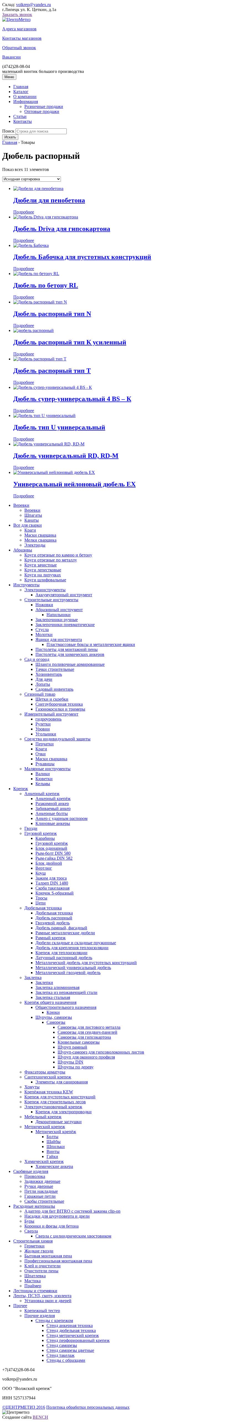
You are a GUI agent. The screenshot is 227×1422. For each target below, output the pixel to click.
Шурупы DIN (70, 1062)
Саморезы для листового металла (89, 1027)
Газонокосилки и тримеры (60, 709)
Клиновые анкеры (52, 823)
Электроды (34, 545)
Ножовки (44, 604)
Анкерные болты (51, 813)
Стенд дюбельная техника (71, 1330)
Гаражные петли (40, 1196)
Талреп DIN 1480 (51, 883)
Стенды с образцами (66, 1360)
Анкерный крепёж (53, 798)
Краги (30, 530)
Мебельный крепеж (42, 1116)
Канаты (31, 520)
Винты (53, 1151)
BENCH (40, 1417)
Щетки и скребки (51, 699)
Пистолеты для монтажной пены (66, 649)
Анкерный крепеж (42, 793)
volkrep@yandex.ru (33, 4)
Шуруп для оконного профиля (86, 1057)
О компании (25, 96)
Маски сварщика (40, 535)
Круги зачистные (40, 565)
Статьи (20, 116)
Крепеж (20, 788)
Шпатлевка (35, 1275)
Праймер (32, 1285)
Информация (25, 101)
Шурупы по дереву (76, 1067)
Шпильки (56, 1146)
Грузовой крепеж (40, 833)
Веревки (21, 505)
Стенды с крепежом (54, 1320)
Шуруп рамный (72, 1047)
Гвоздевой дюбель (52, 922)
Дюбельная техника (43, 908)
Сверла (31, 1231)
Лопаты (42, 684)
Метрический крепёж (55, 1131)
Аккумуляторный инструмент (63, 594)
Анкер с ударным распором (61, 818)
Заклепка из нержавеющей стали (66, 992)
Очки (40, 753)
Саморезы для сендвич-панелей (87, 1032)
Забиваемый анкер (53, 808)
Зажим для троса (51, 878)
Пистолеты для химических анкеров (69, 654)
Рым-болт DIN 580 (53, 853)
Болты (52, 1136)
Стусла (42, 629)
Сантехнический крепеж (47, 1077)
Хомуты (32, 1087)
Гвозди (30, 828)
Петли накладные (41, 1191)
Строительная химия (33, 1241)
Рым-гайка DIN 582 (54, 858)
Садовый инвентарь (54, 689)
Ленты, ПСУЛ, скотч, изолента (42, 1295)
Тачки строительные (54, 669)
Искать (10, 137)
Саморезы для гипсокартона (84, 1037)
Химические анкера (54, 1166)
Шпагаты (33, 515)
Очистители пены (41, 1270)
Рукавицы (45, 763)
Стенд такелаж (60, 1355)
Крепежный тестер (42, 1310)
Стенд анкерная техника (70, 1325)
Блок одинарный (51, 848)
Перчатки (44, 744)
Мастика (32, 1280)
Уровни (42, 729)
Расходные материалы (34, 1206)
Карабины (45, 838)
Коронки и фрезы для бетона (51, 1226)
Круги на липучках (42, 575)
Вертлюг (43, 868)
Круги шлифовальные (45, 579)
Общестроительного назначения (65, 1007)
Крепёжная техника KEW (48, 1091)
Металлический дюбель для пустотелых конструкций (86, 962)
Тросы (41, 898)
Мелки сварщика (40, 540)
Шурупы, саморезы (53, 1017)
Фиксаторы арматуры (44, 1072)
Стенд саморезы (62, 1345)
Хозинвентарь (48, 674)
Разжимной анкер (52, 803)
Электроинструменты (45, 589)
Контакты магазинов (22, 38)
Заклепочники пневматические (65, 624)
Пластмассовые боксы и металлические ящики (91, 644)
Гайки (52, 1156)
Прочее (20, 1305)
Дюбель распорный (53, 918)
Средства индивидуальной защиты (57, 739)
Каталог (21, 91)
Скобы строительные (44, 1201)
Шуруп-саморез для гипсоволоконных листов (101, 1052)
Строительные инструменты (51, 599)
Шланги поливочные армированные (70, 664)
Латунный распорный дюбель (63, 957)
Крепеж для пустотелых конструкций (60, 1096)
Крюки (53, 1012)
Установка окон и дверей (47, 1300)
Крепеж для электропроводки (63, 1111)
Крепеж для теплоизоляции (61, 952)
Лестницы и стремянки (35, 1290)
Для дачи (43, 679)
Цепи (40, 903)
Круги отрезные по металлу (50, 560)
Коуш (40, 873)
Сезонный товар (39, 694)
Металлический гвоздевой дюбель (67, 972)
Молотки (44, 634)
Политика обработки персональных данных (88, 1407)
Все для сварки (27, 525)
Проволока (34, 1176)
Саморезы (56, 1022)
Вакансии (11, 57)
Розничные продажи (43, 106)
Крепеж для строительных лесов (55, 1101)
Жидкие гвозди (38, 1251)
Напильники (59, 614)
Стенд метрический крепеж (73, 1335)
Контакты (22, 121)
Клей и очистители (42, 1265)
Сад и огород (36, 659)
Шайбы (54, 1141)
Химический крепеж (44, 1161)
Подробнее (23, 212)
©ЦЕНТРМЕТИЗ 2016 (23, 1407)
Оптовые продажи (41, 111)
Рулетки (43, 724)
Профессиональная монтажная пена (58, 1261)
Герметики (34, 1246)
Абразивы (22, 550)
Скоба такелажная (52, 888)
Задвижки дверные (42, 1181)
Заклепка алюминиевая (57, 987)
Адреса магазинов (19, 29)
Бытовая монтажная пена (48, 1256)
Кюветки (44, 778)
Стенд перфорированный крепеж (78, 1340)
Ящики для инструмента (58, 639)
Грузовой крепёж (51, 843)
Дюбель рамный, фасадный (61, 927)
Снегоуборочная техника (59, 704)
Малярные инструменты (47, 768)
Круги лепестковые (42, 570)
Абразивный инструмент (59, 609)
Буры (29, 1221)
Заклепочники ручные (56, 619)
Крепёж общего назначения (50, 1002)
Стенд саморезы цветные (70, 1350)
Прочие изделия (39, 1315)
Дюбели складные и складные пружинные (75, 942)
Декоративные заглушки (58, 1121)
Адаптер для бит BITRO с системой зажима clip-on (72, 1211)
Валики (42, 773)
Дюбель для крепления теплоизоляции (72, 947)
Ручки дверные (38, 1186)
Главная (20, 86)
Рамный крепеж (50, 937)
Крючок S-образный (54, 893)
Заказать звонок (17, 14)
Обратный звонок (19, 47)
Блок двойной (48, 863)
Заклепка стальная (52, 997)
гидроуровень (48, 719)
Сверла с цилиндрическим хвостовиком (73, 1236)
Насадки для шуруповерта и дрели (57, 1216)
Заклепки (44, 982)
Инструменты (26, 584)
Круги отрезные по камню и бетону (58, 555)
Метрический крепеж (44, 1126)
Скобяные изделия (30, 1171)
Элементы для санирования (61, 1082)
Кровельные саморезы (79, 1042)
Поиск (8, 131)
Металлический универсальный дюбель (73, 967)
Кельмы (42, 783)
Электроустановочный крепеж (53, 1106)
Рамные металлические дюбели (65, 932)
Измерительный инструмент (51, 714)
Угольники (45, 734)
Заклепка (33, 977)
